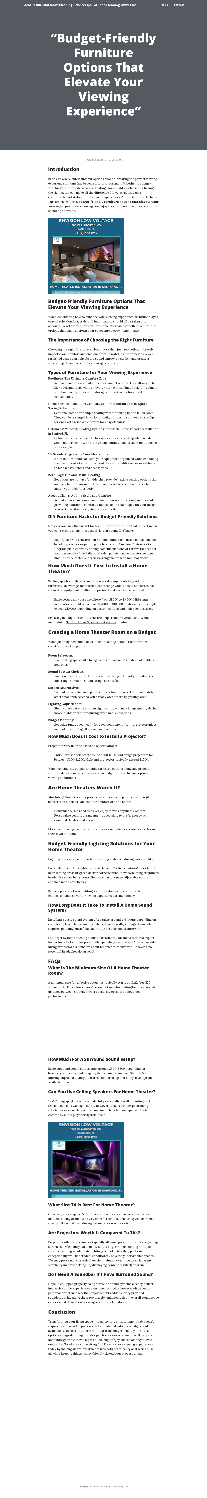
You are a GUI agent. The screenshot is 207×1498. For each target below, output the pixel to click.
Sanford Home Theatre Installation (91, 622)
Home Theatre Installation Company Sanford (80, 404)
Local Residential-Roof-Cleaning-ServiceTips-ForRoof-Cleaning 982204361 (79, 5)
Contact (179, 5)
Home (165, 5)
